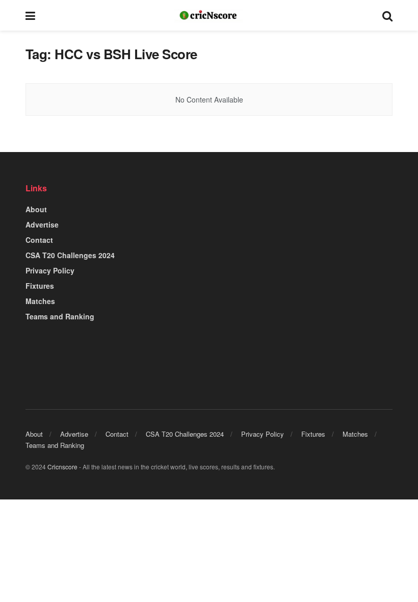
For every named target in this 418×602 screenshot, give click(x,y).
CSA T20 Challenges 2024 (70, 255)
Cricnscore (62, 466)
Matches (40, 301)
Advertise (42, 224)
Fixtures (39, 286)
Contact (39, 240)
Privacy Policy (49, 270)
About (36, 209)
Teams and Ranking (59, 316)
